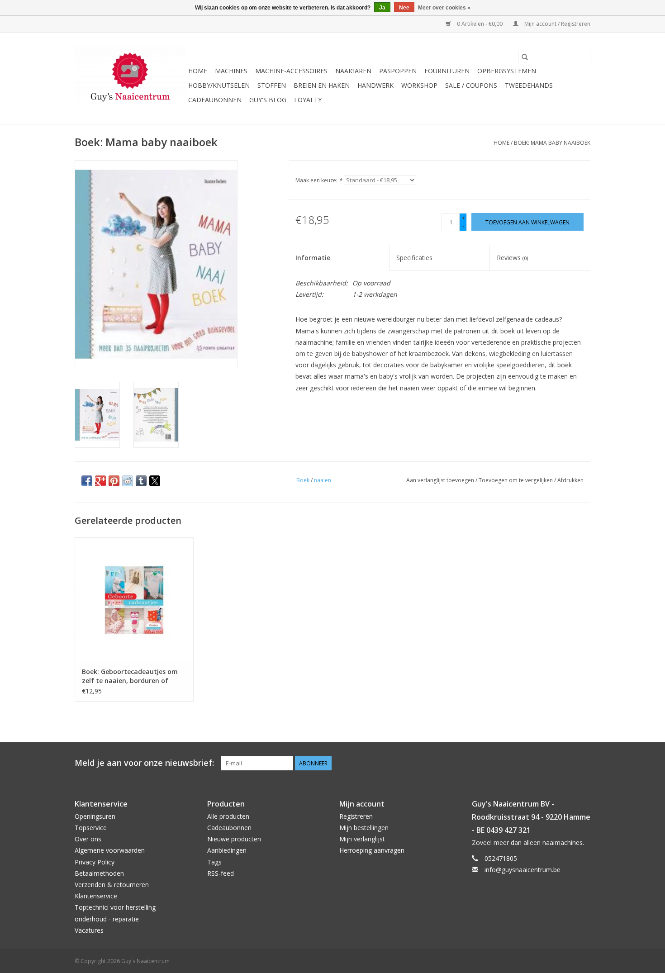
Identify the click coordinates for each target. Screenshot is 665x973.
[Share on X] (154, 480)
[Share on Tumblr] (141, 480)
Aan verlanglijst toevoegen (440, 480)
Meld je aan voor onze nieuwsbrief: (144, 763)
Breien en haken (322, 85)
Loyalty (308, 99)
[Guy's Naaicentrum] (130, 78)
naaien (322, 480)
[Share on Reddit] (127, 480)
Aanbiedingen (227, 850)
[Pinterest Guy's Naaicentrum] (567, 763)
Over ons (88, 839)
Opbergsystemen (506, 70)
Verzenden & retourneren (112, 884)
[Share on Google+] (100, 480)
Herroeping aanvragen (371, 850)
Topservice (91, 827)
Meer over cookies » (444, 8)
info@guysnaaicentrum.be (522, 869)
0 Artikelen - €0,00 (480, 24)
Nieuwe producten (234, 839)
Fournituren (447, 70)
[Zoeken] (525, 57)
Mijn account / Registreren (556, 24)
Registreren (356, 816)
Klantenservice (96, 896)
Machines (231, 70)
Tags (214, 862)
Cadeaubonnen (215, 99)
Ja (382, 8)
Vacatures (89, 930)
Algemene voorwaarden (110, 850)
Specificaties (414, 257)
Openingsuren (95, 816)
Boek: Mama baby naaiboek (552, 143)
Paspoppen (398, 70)
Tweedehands (529, 85)
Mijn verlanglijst (362, 839)
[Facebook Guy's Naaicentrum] (550, 763)
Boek (302, 480)
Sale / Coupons (471, 85)
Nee (404, 8)
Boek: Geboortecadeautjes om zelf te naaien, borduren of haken (130, 676)
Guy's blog (267, 99)
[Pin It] (114, 480)
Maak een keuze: (318, 180)
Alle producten (228, 816)
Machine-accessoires (291, 70)
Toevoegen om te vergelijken (516, 480)
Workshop (419, 85)
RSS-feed (220, 873)
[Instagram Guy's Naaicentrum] (583, 763)
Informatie (312, 257)
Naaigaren (353, 70)
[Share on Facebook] (86, 480)
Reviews (512, 257)
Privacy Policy (94, 862)
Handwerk (375, 85)
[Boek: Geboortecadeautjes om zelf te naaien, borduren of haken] (134, 599)
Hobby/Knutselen (219, 85)
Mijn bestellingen (364, 827)
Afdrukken (570, 480)
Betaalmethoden (99, 873)
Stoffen (271, 85)
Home (197, 70)
